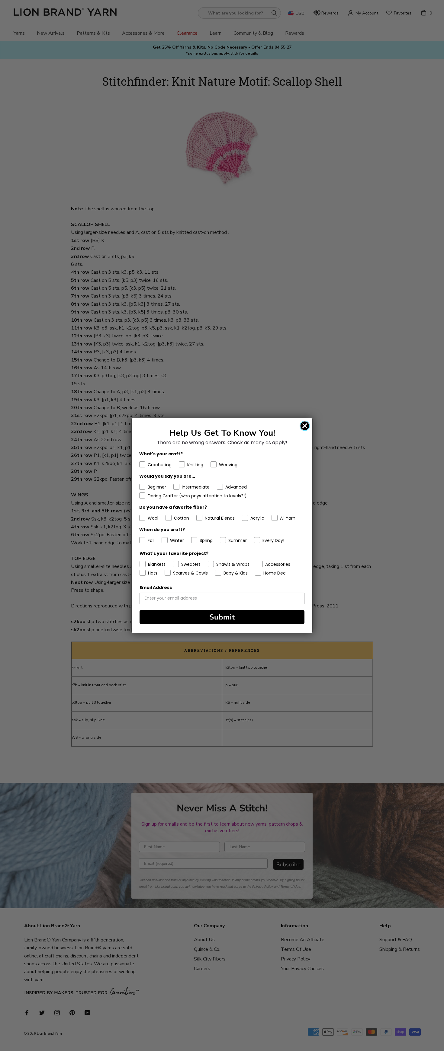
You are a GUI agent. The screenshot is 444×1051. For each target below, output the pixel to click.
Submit (222, 617)
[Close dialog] (305, 426)
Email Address (156, 587)
